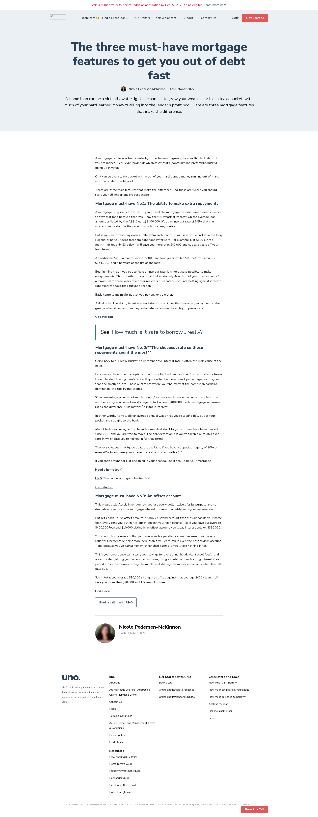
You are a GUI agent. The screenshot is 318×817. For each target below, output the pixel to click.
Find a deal (103, 591)
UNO (98, 478)
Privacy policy (117, 735)
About (188, 18)
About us (114, 683)
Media (112, 709)
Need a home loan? (109, 470)
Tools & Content (165, 18)
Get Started (255, 18)
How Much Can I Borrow (223, 683)
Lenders (213, 718)
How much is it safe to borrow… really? (157, 332)
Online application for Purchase (177, 697)
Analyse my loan (218, 704)
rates (99, 407)
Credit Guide (116, 742)
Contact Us (208, 18)
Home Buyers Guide (120, 764)
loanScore (88, 18)
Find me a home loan (221, 711)
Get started (104, 317)
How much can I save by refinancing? (230, 690)
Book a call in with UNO (116, 602)
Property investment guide (125, 771)
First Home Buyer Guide (123, 785)
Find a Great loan (114, 18)
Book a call (165, 683)
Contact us (115, 702)
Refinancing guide (119, 778)
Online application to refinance (176, 690)
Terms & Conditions (120, 716)
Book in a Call (254, 809)
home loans (111, 295)
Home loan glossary (121, 792)
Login (235, 18)
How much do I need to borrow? (227, 697)
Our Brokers (141, 18)
